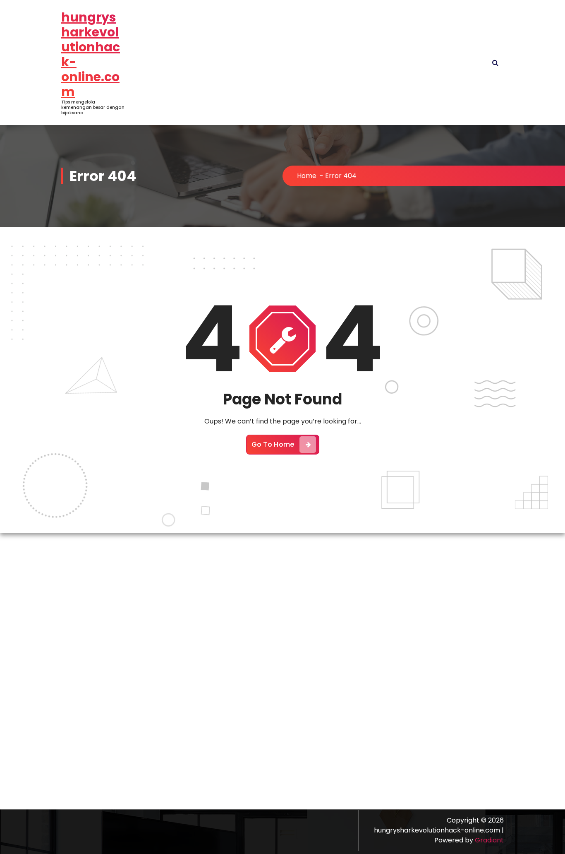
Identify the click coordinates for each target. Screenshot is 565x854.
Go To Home (272, 444)
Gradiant (489, 840)
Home (306, 175)
